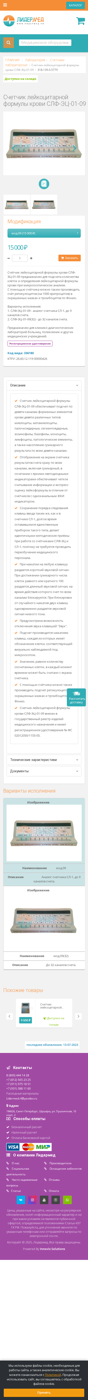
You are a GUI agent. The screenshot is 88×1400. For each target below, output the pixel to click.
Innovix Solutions (52, 1249)
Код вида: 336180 (21, 353)
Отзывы (54, 1179)
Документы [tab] (19, 771)
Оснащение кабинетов (65, 1168)
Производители (60, 1163)
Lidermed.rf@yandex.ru (21, 1098)
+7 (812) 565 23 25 (18, 1080)
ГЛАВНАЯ (12, 60)
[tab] (30, 343)
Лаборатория (34, 60)
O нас (15, 1163)
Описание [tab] (18, 385)
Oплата (54, 1191)
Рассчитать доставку (77, 700)
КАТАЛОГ (75, 5)
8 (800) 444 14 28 (17, 1075)
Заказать (71, 258)
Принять (44, 1393)
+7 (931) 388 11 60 (18, 1088)
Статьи (16, 1191)
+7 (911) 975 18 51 (18, 1084)
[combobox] (45, 42)
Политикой (53, 1375)
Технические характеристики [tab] (33, 760)
